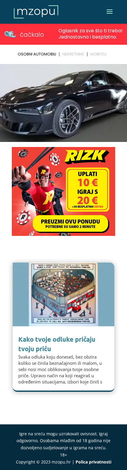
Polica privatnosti (93, 462)
